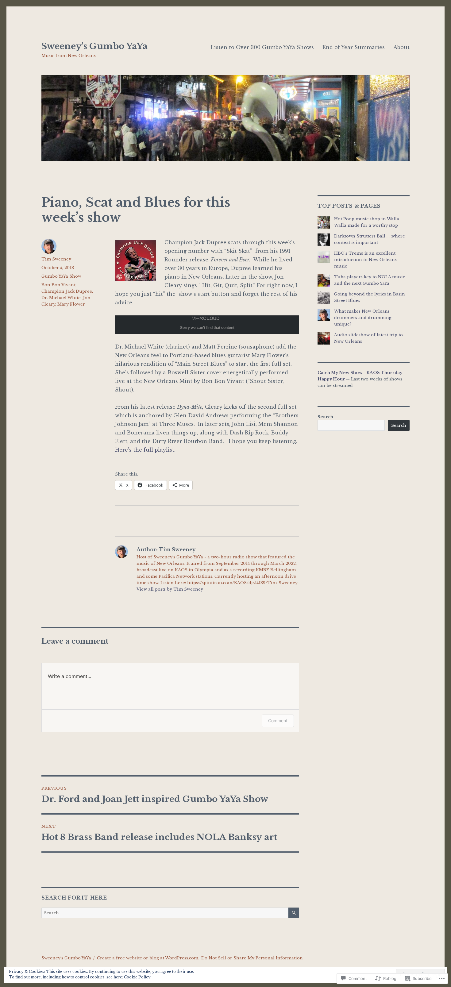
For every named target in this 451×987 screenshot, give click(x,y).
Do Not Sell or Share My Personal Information (252, 958)
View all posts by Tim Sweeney (170, 589)
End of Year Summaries (353, 47)
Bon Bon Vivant (58, 284)
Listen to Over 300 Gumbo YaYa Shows (262, 47)
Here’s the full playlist (144, 450)
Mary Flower (71, 304)
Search (325, 416)
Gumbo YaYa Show (61, 276)
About (401, 47)
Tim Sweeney (56, 259)
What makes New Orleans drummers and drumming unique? (362, 318)
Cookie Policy (137, 977)
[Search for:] (164, 913)
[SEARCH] (293, 913)
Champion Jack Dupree (66, 291)
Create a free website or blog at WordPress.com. (148, 958)
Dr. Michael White (61, 297)
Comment (277, 720)
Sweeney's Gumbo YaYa (94, 46)
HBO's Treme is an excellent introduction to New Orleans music (365, 260)
